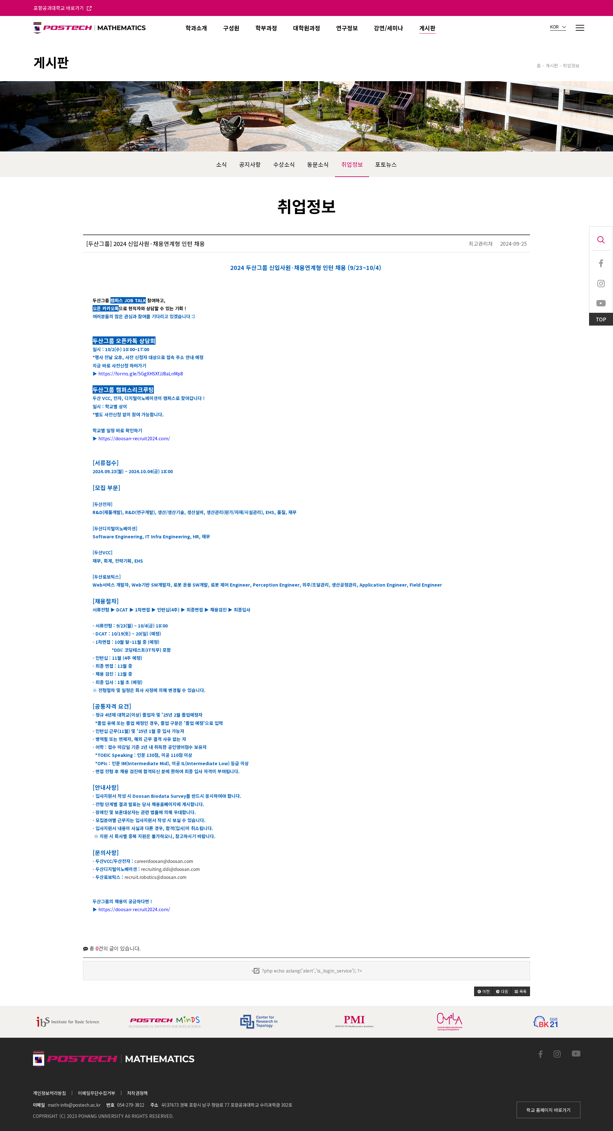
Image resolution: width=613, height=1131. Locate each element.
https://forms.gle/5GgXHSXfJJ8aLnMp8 (140, 373)
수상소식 (284, 164)
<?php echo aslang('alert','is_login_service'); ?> (306, 970)
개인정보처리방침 (49, 1093)
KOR (555, 27)
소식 (221, 164)
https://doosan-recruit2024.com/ (134, 438)
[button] (483, 991)
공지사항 (250, 164)
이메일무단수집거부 (96, 1093)
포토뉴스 (386, 164)
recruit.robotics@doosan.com (155, 877)
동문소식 (318, 164)
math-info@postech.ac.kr (74, 1105)
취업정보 (352, 164)
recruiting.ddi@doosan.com (170, 869)
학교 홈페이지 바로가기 (548, 1110)
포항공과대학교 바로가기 (59, 7)
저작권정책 (137, 1093)
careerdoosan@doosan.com (163, 861)
